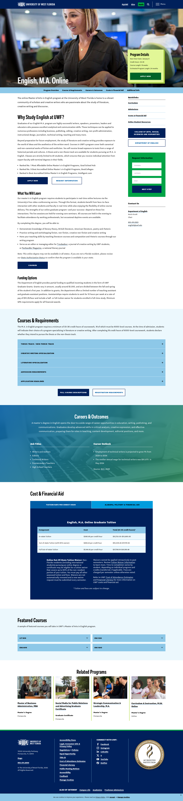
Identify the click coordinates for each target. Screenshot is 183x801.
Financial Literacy (105, 580)
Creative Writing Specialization (37, 353)
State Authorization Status (33, 257)
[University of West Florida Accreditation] (149, 755)
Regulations (65, 750)
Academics (97, 790)
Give (133, 4)
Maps (20, 758)
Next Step (147, 189)
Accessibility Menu (68, 740)
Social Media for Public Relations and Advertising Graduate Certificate (72, 706)
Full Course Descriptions (73, 392)
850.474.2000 (23, 763)
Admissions (133, 109)
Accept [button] (112, 797)
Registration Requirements (109, 392)
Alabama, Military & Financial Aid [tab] (122, 505)
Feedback (64, 776)
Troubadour (62, 244)
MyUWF (125, 4)
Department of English (146, 143)
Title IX (63, 757)
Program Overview (51, 90)
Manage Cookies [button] (124, 797)
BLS (102, 469)
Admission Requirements (33, 372)
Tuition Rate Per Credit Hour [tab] (61, 505)
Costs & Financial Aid (115, 90)
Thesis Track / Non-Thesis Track (37, 344)
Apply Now (145, 76)
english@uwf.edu (135, 225)
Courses (32, 265)
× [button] (181, 795)
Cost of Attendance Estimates (119, 577)
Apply (141, 4)
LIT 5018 (23, 638)
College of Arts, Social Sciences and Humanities (147, 133)
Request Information (67, 181)
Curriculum (133, 103)
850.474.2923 (133, 222)
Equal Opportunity (67, 754)
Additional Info (133, 90)
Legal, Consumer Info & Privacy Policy (70, 745)
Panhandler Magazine (31, 248)
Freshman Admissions (114, 790)
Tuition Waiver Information (123, 562)
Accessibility (65, 772)
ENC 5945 (98, 648)
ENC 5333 (98, 638)
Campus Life (85, 790)
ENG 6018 (23, 648)
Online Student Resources (139, 122)
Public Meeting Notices (69, 769)
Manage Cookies (67, 780)
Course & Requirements (72, 90)
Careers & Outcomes (94, 90)
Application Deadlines (32, 381)
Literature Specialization (34, 362)
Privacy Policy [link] (100, 797)
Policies (75, 750)
